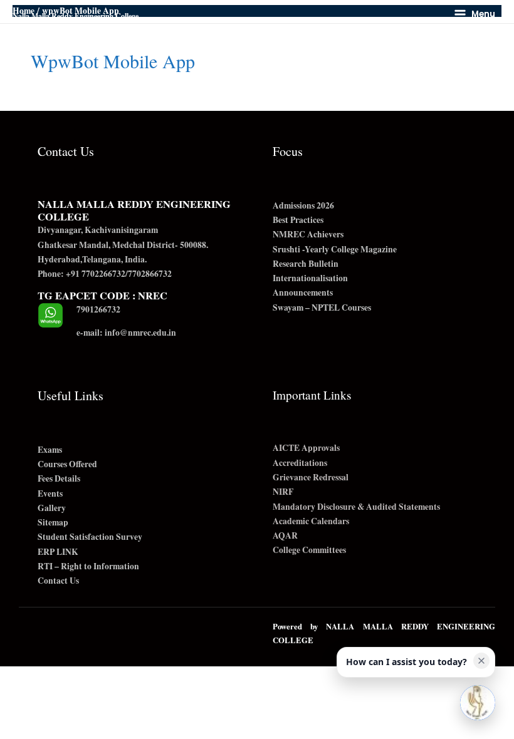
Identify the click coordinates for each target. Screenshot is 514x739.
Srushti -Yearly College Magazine (335, 249)
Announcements (303, 292)
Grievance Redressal (311, 477)
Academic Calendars (311, 521)
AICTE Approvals (306, 448)
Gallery (52, 508)
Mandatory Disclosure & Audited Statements (356, 506)
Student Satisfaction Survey (90, 536)
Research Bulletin (305, 263)
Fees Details (59, 478)
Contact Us (58, 580)
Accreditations (300, 463)
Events (50, 493)
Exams (50, 449)
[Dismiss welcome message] (481, 661)
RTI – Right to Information (88, 566)
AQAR (285, 535)
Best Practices (298, 220)
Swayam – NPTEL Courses (322, 307)
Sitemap (53, 522)
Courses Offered (67, 464)
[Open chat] (477, 702)
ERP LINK (58, 551)
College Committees (309, 550)
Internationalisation (310, 278)
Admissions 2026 (303, 205)
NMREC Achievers (308, 234)
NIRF (283, 491)
